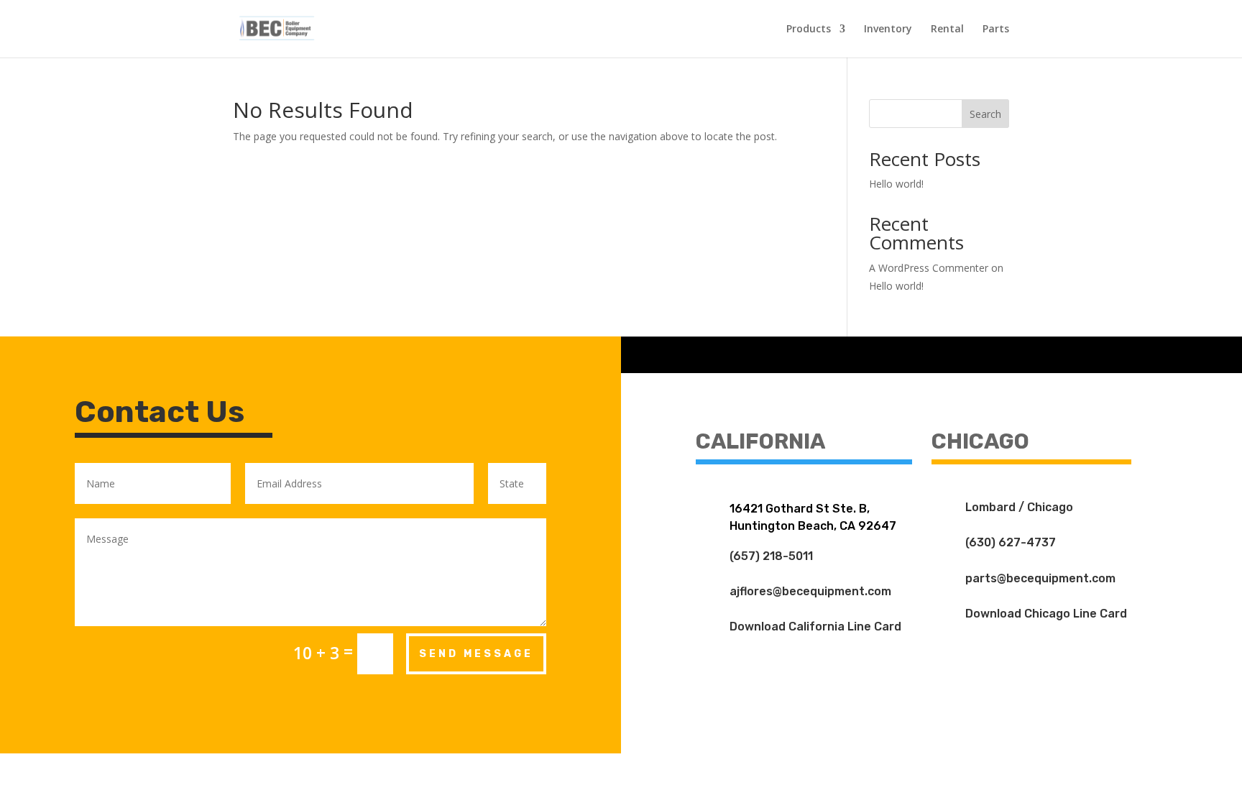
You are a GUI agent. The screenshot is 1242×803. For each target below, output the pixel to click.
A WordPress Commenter (928, 268)
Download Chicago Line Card (1046, 613)
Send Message (476, 654)
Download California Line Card (815, 626)
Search (985, 114)
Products (808, 29)
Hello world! (896, 184)
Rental (947, 29)
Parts (996, 29)
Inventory (888, 29)
